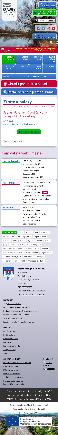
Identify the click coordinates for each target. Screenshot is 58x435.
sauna (19, 381)
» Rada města (27, 207)
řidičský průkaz (19, 240)
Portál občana (9, 335)
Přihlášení (11, 399)
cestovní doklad (17, 244)
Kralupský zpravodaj (11, 346)
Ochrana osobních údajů (19, 395)
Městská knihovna (10, 370)
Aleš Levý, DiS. (30, 405)
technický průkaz (24, 236)
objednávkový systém (12, 257)
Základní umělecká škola (13, 377)
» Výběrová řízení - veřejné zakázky (37, 195)
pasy (5, 244)
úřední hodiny (8, 236)
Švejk (5, 353)
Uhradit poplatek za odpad (27, 84)
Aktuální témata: (9, 232)
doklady (6, 240)
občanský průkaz (43, 240)
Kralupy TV (7, 342)
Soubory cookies (42, 395)
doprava (44, 232)
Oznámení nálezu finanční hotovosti (19, 124)
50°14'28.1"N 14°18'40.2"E (33, 294)
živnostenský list (32, 248)
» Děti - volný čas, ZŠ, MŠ (32, 160)
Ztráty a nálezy (48, 106)
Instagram (30, 322)
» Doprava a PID (28, 174)
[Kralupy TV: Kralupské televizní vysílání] (53, 28)
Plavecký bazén (9, 381)
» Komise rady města (31, 217)
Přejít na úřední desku (29, 131)
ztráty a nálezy (18, 141)
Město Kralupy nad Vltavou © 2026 (35, 399)
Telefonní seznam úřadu (13, 318)
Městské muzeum (10, 366)
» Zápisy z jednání (29, 224)
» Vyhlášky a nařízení (30, 189)
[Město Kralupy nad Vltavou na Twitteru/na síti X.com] (44, 28)
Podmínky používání (42, 391)
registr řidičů (46, 252)
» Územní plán (28, 202)
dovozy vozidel (9, 252)
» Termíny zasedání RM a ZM (34, 214)
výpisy (30, 240)
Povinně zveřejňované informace (32, 291)
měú (36, 232)
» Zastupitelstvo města (31, 210)
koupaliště (7, 384)
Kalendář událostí (10, 338)
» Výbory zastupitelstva (31, 220)
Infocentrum (11, 331)
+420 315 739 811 (14, 303)
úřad (21, 232)
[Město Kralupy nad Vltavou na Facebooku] (39, 28)
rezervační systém (33, 244)
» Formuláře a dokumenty (33, 186)
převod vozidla (32, 252)
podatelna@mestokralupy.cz (25, 311)
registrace (28, 257)
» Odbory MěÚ (28, 182)
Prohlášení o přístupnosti (18, 391)
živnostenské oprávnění (13, 248)
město (29, 232)
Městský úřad (37, 106)
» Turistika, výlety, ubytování (33, 167)
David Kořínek (30, 409)
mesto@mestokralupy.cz (19, 307)
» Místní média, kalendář (32, 177)
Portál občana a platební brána (31, 92)
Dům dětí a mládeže (11, 373)
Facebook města (10, 322)
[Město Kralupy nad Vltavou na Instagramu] (49, 28)
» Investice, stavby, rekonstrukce (35, 199)
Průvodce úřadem (36, 261)
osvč (21, 252)
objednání (7, 261)
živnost (45, 248)
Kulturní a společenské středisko (17, 362)
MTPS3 (36, 413)
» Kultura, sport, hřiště (31, 164)
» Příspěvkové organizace (33, 170)
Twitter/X (21, 322)
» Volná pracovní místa (34, 192)
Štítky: (6, 141)
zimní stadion (19, 384)
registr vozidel (40, 236)
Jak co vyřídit (20, 261)
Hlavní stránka (24, 106)
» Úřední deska (43, 182)
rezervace (40, 257)
